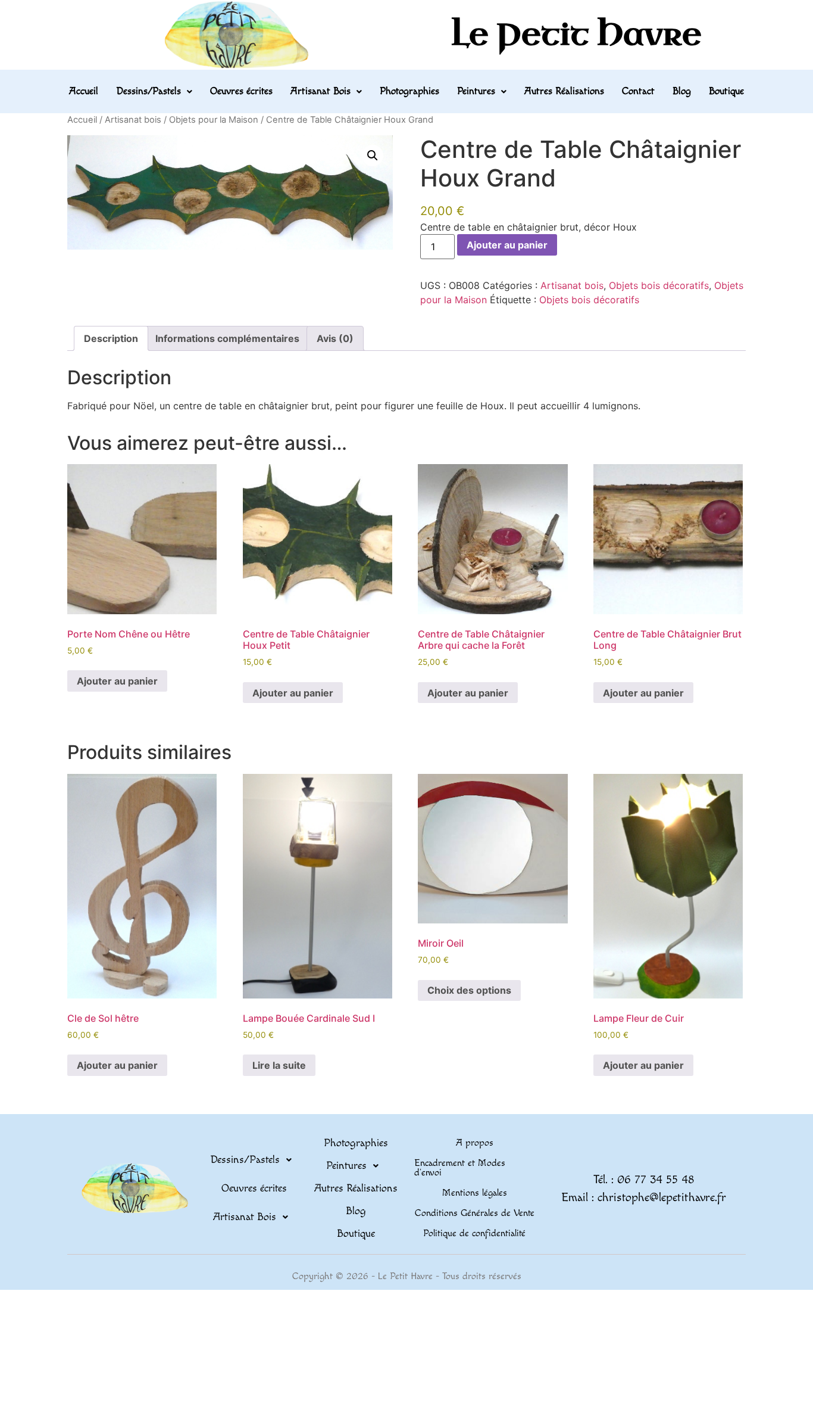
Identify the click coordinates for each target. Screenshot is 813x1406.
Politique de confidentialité (474, 1233)
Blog (682, 91)
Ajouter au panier (507, 245)
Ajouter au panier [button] (117, 681)
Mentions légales (474, 1193)
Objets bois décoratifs (659, 285)
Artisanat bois (133, 119)
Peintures (476, 91)
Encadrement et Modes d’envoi (459, 1168)
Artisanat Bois (320, 91)
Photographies (409, 91)
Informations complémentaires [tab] (227, 338)
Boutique (726, 91)
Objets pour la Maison (213, 119)
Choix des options (469, 990)
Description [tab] (111, 338)
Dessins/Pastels (148, 91)
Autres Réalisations (564, 91)
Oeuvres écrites (241, 91)
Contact (638, 91)
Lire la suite (279, 1065)
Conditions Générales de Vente (474, 1213)
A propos (474, 1143)
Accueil (83, 91)
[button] (154, 91)
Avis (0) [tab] (335, 338)
